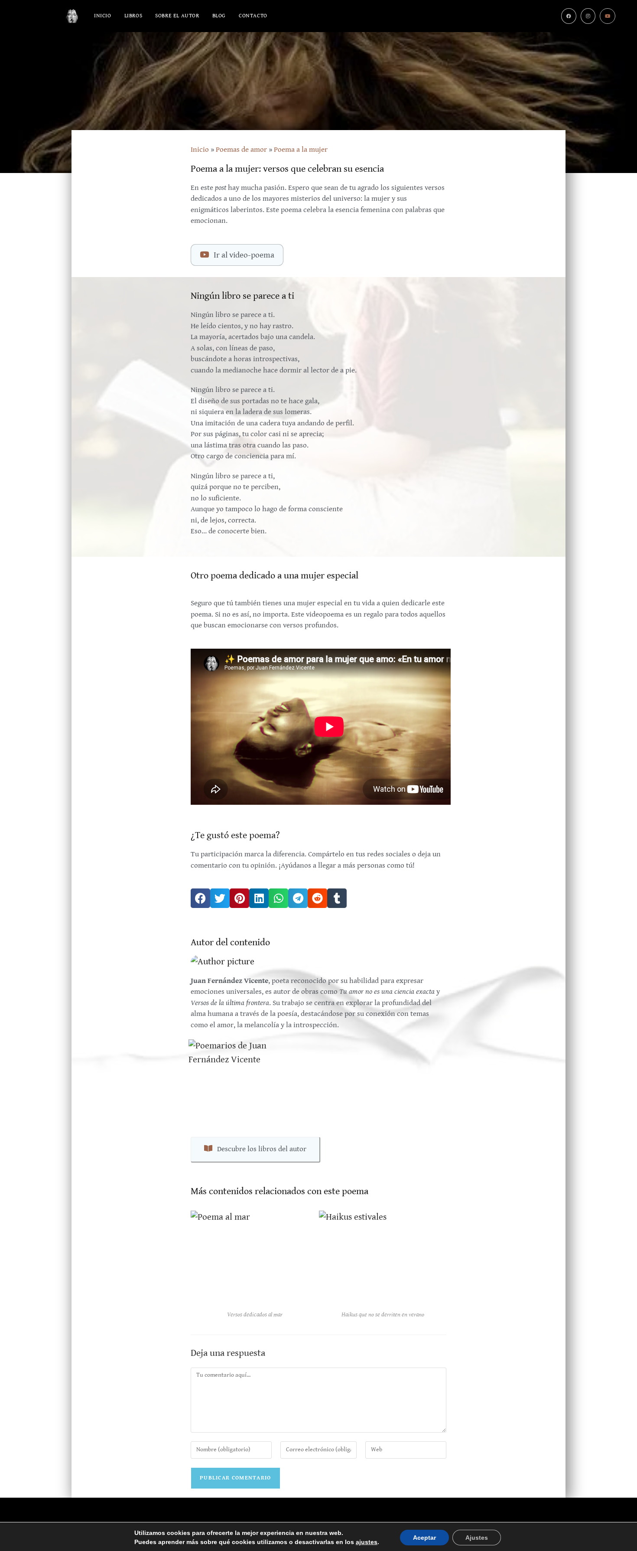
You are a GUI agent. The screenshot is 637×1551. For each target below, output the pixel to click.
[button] (200, 898)
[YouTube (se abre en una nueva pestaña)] (607, 16)
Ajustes (476, 1537)
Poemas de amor (241, 149)
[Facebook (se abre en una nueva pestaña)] (568, 16)
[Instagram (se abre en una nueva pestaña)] (588, 16)
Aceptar (424, 1537)
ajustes (366, 1541)
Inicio (200, 149)
